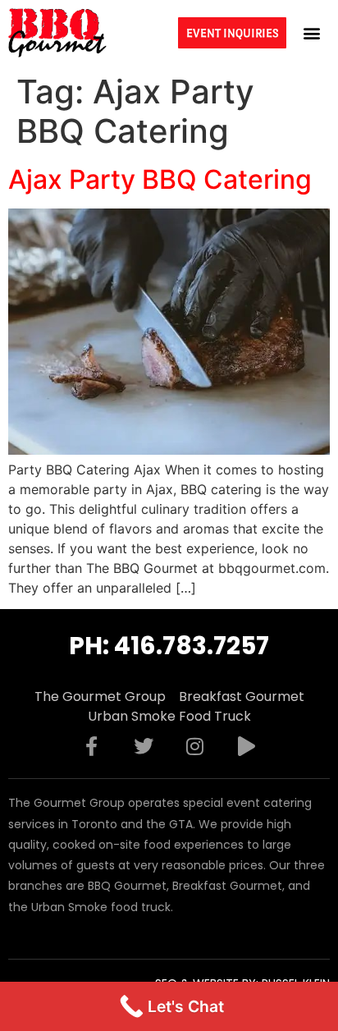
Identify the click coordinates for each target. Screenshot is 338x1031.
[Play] (247, 746)
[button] (312, 32)
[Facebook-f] (92, 746)
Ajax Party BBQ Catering (160, 179)
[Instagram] (195, 746)
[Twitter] (143, 746)
